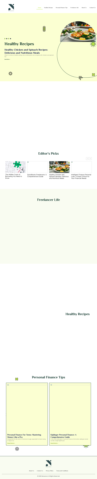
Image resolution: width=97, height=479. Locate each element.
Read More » (7, 59)
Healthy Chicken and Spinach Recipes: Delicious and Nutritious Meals (59, 176)
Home (39, 7)
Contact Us (92, 7)
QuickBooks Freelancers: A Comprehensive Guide (37, 175)
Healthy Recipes (48, 7)
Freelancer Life (74, 7)
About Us (84, 7)
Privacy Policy (49, 471)
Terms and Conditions (62, 471)
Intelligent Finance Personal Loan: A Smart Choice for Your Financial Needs (81, 176)
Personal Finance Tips (61, 7)
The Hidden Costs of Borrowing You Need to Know (13, 176)
